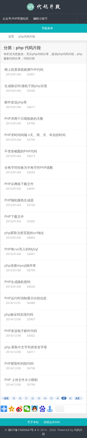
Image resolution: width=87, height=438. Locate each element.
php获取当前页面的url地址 (24, 233)
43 (39, 398)
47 (64, 398)
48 (70, 398)
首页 (11, 36)
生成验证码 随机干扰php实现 (25, 86)
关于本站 (33, 422)
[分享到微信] (27, 409)
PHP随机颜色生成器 (19, 200)
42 (32, 398)
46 (57, 398)
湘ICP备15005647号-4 (22, 430)
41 (26, 398)
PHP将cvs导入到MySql (21, 249)
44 (45, 398)
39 (14, 398)
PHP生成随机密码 (17, 282)
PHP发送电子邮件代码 (20, 331)
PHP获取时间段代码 (19, 363)
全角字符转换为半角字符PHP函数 (28, 167)
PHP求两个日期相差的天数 (23, 118)
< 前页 (5, 398)
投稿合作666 (52, 422)
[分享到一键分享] (50, 409)
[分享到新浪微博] (19, 409)
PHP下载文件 (14, 216)
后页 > (78, 398)
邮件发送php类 (15, 102)
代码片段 (43, 7)
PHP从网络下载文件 (19, 184)
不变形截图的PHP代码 (20, 151)
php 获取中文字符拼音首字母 (25, 347)
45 (51, 398)
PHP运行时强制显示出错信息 (25, 298)
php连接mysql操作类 (20, 265)
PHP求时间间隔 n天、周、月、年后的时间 (35, 135)
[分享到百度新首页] (42, 409)
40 (20, 398)
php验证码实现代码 (18, 314)
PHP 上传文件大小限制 (21, 380)
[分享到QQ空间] (11, 409)
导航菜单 (47, 28)
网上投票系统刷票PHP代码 (23, 69)
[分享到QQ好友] (34, 409)
